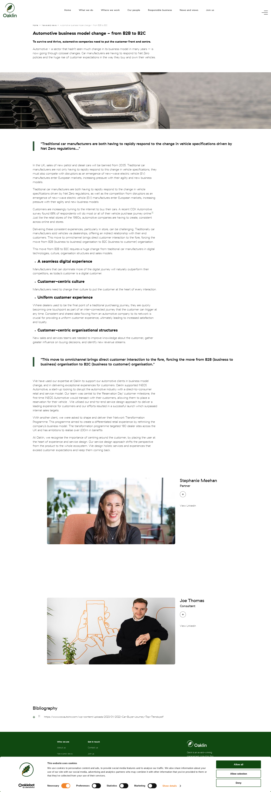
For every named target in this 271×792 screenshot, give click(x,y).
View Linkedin (188, 505)
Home (67, 10)
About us (61, 747)
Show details (169, 785)
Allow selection (238, 773)
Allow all (238, 764)
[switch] (96, 785)
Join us (210, 10)
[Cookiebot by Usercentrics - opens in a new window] (26, 786)
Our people (134, 10)
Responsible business (160, 10)
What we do (86, 10)
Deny (238, 782)
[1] (152, 212)
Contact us (93, 747)
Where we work (110, 10)
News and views (189, 10)
